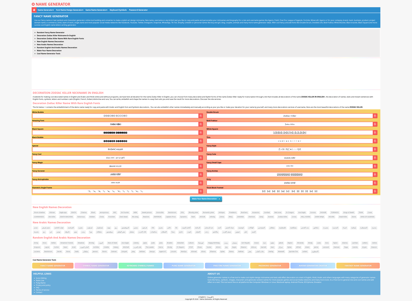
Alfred (298, 247)
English (202, 297)
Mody (310, 243)
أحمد (219, 227)
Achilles (96, 247)
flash (193, 217)
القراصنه (71, 227)
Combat (267, 212)
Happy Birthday (214, 243)
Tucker (209, 247)
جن (51, 232)
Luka (319, 243)
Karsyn (152, 251)
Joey (133, 251)
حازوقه (67, 232)
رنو (44, 232)
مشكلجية (293, 227)
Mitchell (126, 247)
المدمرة (335, 227)
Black (93, 212)
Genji (261, 217)
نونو (75, 232)
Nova (68, 251)
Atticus (253, 247)
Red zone (277, 212)
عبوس (238, 232)
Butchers (244, 212)
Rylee (289, 247)
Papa (346, 247)
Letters (364, 243)
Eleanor (243, 247)
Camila (354, 247)
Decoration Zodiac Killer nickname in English (56, 35)
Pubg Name (40, 283)
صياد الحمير (230, 227)
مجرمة (36, 232)
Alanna (344, 243)
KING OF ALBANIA (367, 217)
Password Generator (138, 10)
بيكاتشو (215, 232)
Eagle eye (63, 212)
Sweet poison (147, 212)
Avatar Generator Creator (313, 265)
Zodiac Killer (282, 217)
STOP (191, 247)
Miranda (300, 243)
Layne (47, 247)
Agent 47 (162, 251)
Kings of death (348, 212)
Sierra (161, 247)
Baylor (290, 243)
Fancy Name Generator (52, 265)
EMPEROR (157, 217)
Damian (336, 247)
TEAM (361, 212)
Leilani (304, 251)
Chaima (83, 212)
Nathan (241, 251)
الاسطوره (315, 251)
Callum (191, 243)
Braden (169, 243)
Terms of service (42, 290)
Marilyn (184, 251)
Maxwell (281, 251)
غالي (169, 227)
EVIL (182, 212)
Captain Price (171, 217)
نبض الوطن (121, 232)
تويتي (58, 232)
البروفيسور (125, 227)
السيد (254, 232)
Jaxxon (95, 251)
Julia (160, 243)
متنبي (136, 227)
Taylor (335, 243)
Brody (169, 247)
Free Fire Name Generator (227, 265)
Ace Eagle (301, 212)
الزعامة (197, 227)
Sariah (59, 251)
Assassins (255, 212)
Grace (256, 243)
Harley (271, 251)
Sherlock (251, 217)
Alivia (203, 251)
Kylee (222, 251)
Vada (76, 251)
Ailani (307, 247)
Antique (221, 212)
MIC (114, 212)
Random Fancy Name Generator (50, 32)
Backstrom (172, 212)
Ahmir (218, 247)
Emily (36, 243)
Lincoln (173, 251)
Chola (102, 217)
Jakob (281, 243)
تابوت (189, 232)
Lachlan (355, 243)
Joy (226, 247)
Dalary (116, 247)
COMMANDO (39, 217)
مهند (108, 227)
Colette (106, 247)
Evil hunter (125, 212)
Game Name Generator (96, 10)
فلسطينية (282, 227)
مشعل (132, 232)
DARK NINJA (319, 217)
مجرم (161, 227)
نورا (91, 232)
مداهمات (154, 232)
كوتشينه (241, 227)
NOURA (331, 217)
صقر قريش (46, 227)
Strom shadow (39, 212)
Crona (294, 217)
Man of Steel (112, 243)
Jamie (316, 247)
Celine (374, 243)
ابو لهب (89, 227)
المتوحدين (261, 227)
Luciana (37, 251)
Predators (232, 212)
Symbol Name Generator (96, 265)
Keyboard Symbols (118, 10)
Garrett (263, 247)
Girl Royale (246, 243)
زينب (83, 232)
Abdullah (180, 243)
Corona (313, 212)
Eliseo (200, 247)
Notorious (81, 217)
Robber (92, 217)
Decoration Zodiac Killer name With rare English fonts (60, 38)
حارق (181, 232)
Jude (153, 243)
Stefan (53, 243)
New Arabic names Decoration (50, 44)
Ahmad (194, 251)
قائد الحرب (142, 232)
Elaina (231, 251)
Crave (370, 212)
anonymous (104, 212)
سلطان (272, 227)
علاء (153, 227)
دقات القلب (260, 251)
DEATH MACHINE (66, 217)
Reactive (146, 217)
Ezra (326, 243)
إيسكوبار (100, 227)
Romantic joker (208, 212)
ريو (116, 227)
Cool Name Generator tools (48, 53)
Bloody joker (193, 212)
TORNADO (335, 212)
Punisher (111, 217)
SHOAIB (323, 212)
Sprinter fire (293, 251)
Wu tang (135, 217)
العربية (210, 297)
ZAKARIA (240, 217)
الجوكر (198, 232)
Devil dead (123, 217)
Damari (114, 251)
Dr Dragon (290, 212)
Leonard (326, 247)
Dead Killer (343, 217)
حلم (246, 232)
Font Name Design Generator (69, 10)
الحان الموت (84, 247)
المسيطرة (363, 227)
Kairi (272, 247)
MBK (135, 212)
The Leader (150, 247)
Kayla (234, 247)
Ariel (74, 247)
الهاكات (251, 227)
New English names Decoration (50, 41)
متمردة (325, 227)
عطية (272, 243)
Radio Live (40, 280)
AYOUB (202, 217)
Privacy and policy (43, 285)
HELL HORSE (305, 217)
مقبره (81, 227)
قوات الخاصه (59, 227)
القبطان (164, 232)
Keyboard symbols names (140, 265)
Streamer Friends (66, 243)
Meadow (81, 243)
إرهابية (353, 227)
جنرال (281, 247)
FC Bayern (180, 247)
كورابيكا (200, 243)
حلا (176, 227)
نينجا (173, 232)
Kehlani (142, 251)
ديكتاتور (316, 227)
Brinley (91, 243)
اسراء (345, 227)
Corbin (56, 247)
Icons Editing (41, 278)
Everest (270, 217)
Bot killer (52, 217)
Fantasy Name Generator (358, 265)
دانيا (264, 243)
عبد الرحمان (209, 227)
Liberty (136, 243)
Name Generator (53, 4)
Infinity (212, 217)
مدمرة (374, 227)
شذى (36, 227)
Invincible (160, 212)
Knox (44, 243)
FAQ (37, 287)
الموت (101, 243)
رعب (206, 232)
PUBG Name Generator (183, 265)
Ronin (104, 251)
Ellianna (213, 251)
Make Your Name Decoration (49, 50)
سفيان (234, 243)
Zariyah (124, 251)
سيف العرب (227, 232)
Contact (39, 292)
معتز (249, 251)
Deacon (374, 247)
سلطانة (99, 232)
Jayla (145, 243)
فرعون (144, 227)
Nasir (65, 247)
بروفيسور (109, 232)
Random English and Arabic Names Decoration (57, 47)
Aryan (364, 247)
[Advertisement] (206, 74)
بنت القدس (305, 227)
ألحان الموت (186, 227)
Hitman (52, 212)
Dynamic (183, 217)
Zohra (222, 217)
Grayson (37, 247)
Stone (354, 217)
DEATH (73, 212)
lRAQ (231, 217)
